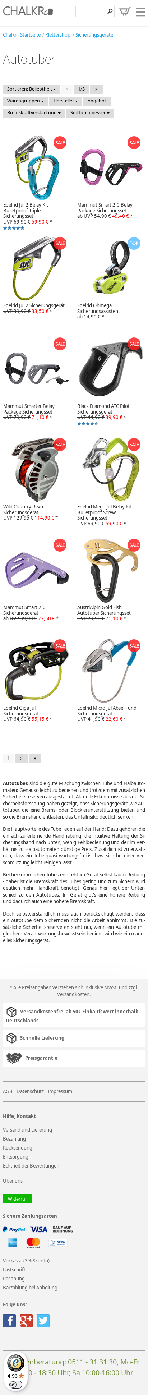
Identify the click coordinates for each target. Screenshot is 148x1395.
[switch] (15, 1385)
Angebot (97, 101)
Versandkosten (73, 994)
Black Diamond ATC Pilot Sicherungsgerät (102, 415)
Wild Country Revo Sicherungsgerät (30, 512)
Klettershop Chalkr (28, 13)
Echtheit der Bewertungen (31, 1165)
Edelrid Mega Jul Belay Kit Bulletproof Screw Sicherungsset (104, 515)
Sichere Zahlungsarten (30, 1216)
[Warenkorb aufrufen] (125, 11)
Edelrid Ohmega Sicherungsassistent (98, 311)
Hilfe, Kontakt (19, 1116)
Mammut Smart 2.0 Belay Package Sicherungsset (105, 211)
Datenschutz (30, 1091)
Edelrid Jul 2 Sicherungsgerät (34, 308)
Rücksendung (17, 1148)
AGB (8, 1091)
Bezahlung (14, 1139)
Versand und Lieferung (27, 1130)
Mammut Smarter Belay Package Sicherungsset (29, 412)
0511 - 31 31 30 (92, 1362)
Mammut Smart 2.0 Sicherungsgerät (31, 613)
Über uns (13, 1181)
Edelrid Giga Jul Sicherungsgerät (27, 714)
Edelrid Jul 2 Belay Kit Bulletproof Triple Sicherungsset (26, 214)
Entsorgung (15, 1157)
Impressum (60, 1091)
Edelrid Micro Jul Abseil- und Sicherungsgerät (107, 714)
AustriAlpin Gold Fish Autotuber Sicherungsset (104, 613)
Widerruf (17, 1199)
